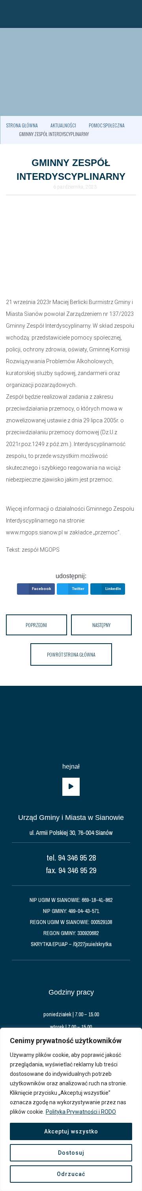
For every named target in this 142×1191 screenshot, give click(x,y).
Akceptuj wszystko (71, 1131)
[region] (71, 1109)
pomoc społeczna (107, 125)
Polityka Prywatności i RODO (81, 1112)
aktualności (63, 125)
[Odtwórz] (71, 787)
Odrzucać (71, 1174)
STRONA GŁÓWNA (22, 125)
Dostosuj (71, 1153)
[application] (71, 787)
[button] (10, 14)
